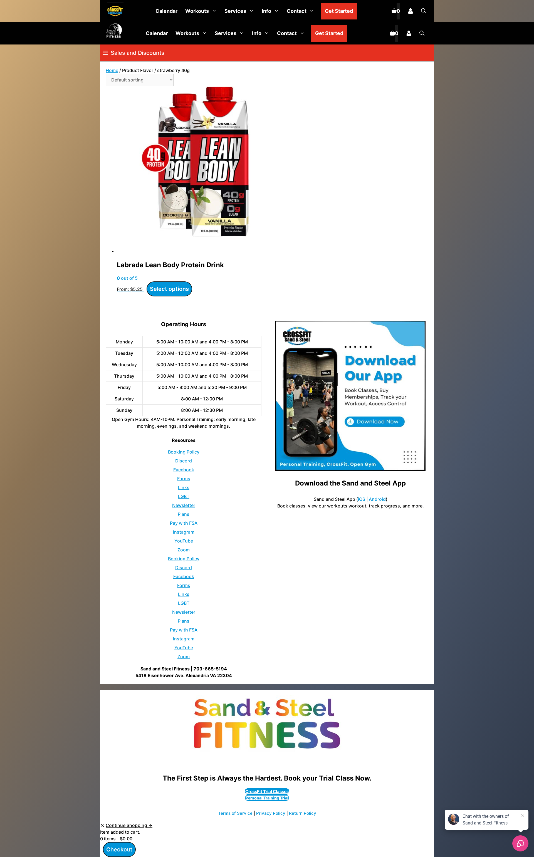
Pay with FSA (183, 523)
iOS (361, 499)
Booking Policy (183, 452)
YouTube (183, 541)
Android (377, 499)
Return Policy (302, 813)
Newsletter (183, 505)
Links (183, 487)
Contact (296, 11)
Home (112, 70)
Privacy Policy (270, 813)
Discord (183, 461)
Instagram (183, 532)
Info (266, 11)
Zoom (183, 550)
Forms (183, 478)
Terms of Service (235, 813)
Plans (183, 514)
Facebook (183, 469)
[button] (423, 11)
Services (235, 11)
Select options (169, 289)
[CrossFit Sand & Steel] (113, 11)
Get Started (339, 11)
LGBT (183, 496)
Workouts (197, 11)
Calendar (166, 11)
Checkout (119, 849)
